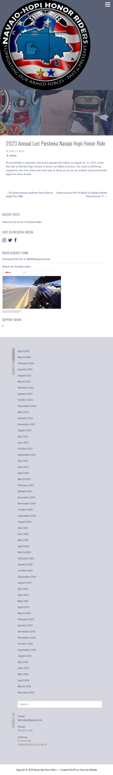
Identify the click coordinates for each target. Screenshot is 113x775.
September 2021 (27, 454)
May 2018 (23, 674)
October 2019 (25, 570)
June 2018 (23, 668)
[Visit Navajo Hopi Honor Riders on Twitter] (10, 241)
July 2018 (23, 662)
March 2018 (24, 686)
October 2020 (25, 509)
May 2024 (23, 412)
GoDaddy (93, 769)
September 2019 (27, 576)
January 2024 (25, 418)
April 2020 (23, 546)
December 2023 (26, 424)
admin (12, 155)
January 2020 (25, 564)
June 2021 (23, 467)
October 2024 (25, 399)
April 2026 (23, 351)
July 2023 (23, 436)
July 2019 (23, 589)
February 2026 (26, 363)
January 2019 (25, 625)
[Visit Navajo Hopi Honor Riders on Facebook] (15, 241)
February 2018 (26, 692)
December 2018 (26, 631)
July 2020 (23, 528)
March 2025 (24, 381)
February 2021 (26, 485)
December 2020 (26, 497)
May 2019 (23, 601)
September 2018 (27, 650)
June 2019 (23, 595)
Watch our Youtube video (16, 266)
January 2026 (25, 369)
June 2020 (23, 534)
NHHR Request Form (38, 259)
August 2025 (24, 375)
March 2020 (24, 552)
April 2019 (23, 607)
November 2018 (27, 637)
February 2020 (26, 558)
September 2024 (27, 406)
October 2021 (25, 448)
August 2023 (24, 430)
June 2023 (23, 442)
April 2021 (23, 473)
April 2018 (23, 680)
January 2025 (25, 393)
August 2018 (24, 656)
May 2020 (23, 540)
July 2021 (23, 460)
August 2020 (24, 521)
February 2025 (26, 387)
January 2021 (25, 491)
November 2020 (27, 503)
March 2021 (24, 479)
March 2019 (24, 613)
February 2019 (26, 619)
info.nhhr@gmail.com (30, 720)
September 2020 (27, 515)
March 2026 (24, 357)
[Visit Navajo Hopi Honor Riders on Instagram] (4, 241)
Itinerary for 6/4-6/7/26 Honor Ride (21, 222)
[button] (108, 4)
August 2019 (24, 582)
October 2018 (25, 643)
